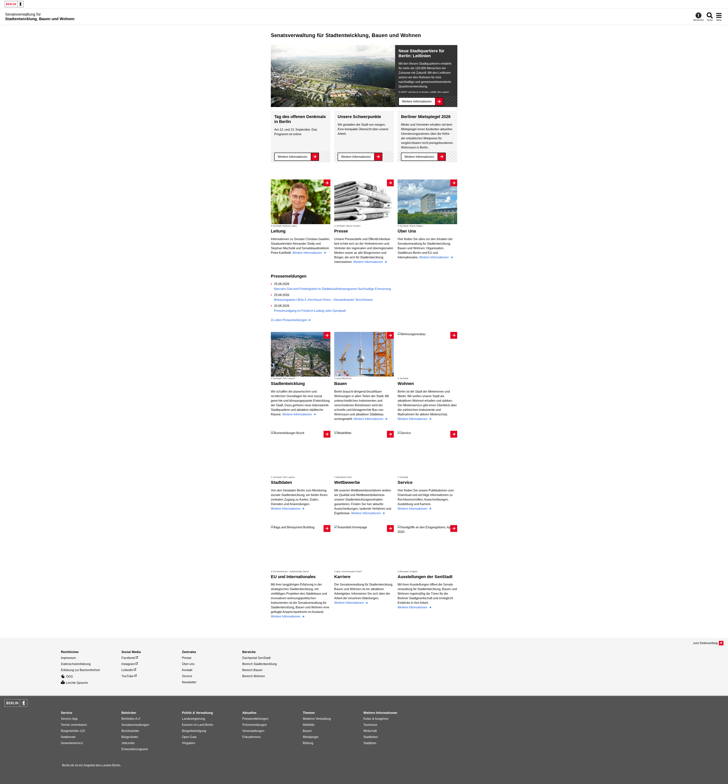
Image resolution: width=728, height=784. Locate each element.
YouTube (127, 676)
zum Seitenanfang (705, 643)
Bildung (308, 743)
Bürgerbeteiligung (194, 730)
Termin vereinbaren (74, 724)
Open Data (189, 737)
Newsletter (189, 682)
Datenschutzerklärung (76, 664)
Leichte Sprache (77, 682)
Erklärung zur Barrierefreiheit (80, 670)
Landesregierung (193, 718)
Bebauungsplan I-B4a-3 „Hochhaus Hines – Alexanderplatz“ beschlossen (323, 299)
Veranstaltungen (253, 730)
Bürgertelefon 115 (73, 730)
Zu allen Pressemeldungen (289, 320)
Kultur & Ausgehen (376, 718)
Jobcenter (128, 743)
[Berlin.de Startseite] (14, 4)
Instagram (128, 664)
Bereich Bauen (252, 670)
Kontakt (187, 670)
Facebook (128, 657)
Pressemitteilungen (255, 718)
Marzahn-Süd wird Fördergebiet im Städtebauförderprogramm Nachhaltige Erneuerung (332, 288)
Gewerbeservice (72, 743)
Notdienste (68, 737)
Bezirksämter (130, 730)
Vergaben (188, 743)
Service (187, 676)
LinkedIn (127, 670)
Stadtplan (369, 743)
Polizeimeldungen (254, 724)
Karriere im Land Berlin (197, 724)
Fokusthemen (251, 737)
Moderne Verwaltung (317, 718)
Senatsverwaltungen (135, 724)
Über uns (188, 664)
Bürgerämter (129, 737)
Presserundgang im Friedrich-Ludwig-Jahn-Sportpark (310, 310)
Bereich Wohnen (253, 676)
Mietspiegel (310, 737)
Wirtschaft (370, 730)
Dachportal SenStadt (256, 657)
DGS (69, 676)
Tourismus (370, 724)
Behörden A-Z (130, 718)
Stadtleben (370, 737)
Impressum (68, 657)
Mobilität (308, 724)
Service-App (69, 718)
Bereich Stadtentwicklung (259, 664)
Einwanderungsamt (134, 749)
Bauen (307, 730)
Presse (186, 657)
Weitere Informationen (417, 101)
